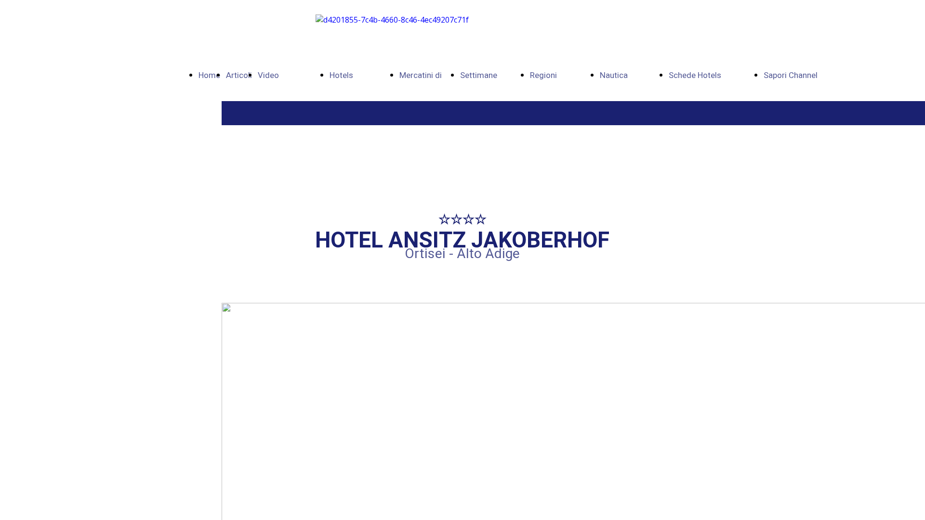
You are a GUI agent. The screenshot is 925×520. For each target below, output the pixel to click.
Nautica (614, 75)
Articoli (239, 75)
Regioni (543, 75)
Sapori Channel (791, 75)
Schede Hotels (695, 75)
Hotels (341, 75)
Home (209, 75)
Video (268, 75)
